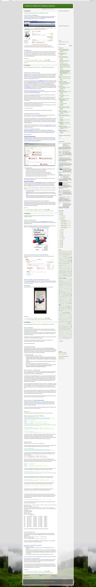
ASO (27, 61)
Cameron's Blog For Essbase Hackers (39, 6)
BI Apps (64, 259)
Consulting (60, 268)
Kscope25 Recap (62, 54)
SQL (27, 62)
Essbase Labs (62, 86)
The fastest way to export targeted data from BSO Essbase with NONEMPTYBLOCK (67, 144)
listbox (59, 297)
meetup (60, 300)
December (62, 215)
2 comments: (40, 571)
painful (64, 309)
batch (62, 258)
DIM (59, 272)
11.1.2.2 (61, 251)
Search (64, 318)
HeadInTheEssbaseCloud (67, 288)
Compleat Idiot (61, 267)
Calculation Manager (33, 572)
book (63, 260)
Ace (71, 252)
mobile (64, 301)
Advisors (67, 253)
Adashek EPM (62, 90)
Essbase (49, 61)
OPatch (70, 305)
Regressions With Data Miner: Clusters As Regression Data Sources (65, 112)
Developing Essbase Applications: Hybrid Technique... (65, 225)
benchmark (30, 61)
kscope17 (60, 296)
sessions (60, 321)
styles (70, 328)
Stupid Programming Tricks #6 (64, 162)
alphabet (61, 254)
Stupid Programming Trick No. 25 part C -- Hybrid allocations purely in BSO (39, 67)
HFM (59, 289)
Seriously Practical (64, 320)
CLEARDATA (69, 264)
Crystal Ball (64, 268)
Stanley (60, 325)
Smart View (67, 322)
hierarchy (63, 289)
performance (70, 310)
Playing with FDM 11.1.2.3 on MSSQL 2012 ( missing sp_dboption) (65, 127)
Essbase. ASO (65, 280)
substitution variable (61, 329)
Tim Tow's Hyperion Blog (64, 49)
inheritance (66, 291)
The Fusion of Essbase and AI (64, 57)
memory (67, 300)
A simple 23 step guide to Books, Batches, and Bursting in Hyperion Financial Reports (67, 176)
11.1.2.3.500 (69, 251)
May (61, 233)
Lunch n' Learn (63, 298)
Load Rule (63, 297)
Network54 (68, 301)
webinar (63, 336)
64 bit (65, 252)
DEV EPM (61, 59)
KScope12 (70, 293)
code (63, 265)
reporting (60, 317)
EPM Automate (69, 275)
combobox (67, 265)
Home (40, 575)
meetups (64, 300)
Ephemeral (60, 275)
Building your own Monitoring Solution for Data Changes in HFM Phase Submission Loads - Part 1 (65, 83)
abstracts (68, 252)
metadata (70, 300)
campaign (70, 263)
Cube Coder (62, 94)
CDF (59, 264)
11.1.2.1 (70, 250)
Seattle (67, 318)
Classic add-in (64, 264)
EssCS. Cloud (69, 281)
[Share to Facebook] (48, 60)
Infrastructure (61, 291)
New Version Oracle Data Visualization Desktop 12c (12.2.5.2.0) (65, 92)
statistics (63, 325)
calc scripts (68, 262)
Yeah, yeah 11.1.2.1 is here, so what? (65, 157)
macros (67, 298)
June (61, 232)
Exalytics (52, 61)
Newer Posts (27, 575)
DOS (65, 273)
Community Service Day (67, 266)
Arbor (70, 255)
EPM (64, 275)
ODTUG (70, 303)
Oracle (66, 306)
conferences (68, 267)
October (62, 218)
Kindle (71, 292)
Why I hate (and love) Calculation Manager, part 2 (67, 203)
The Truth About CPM (63, 63)
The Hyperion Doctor (63, 103)
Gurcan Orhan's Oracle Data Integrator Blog (64, 99)
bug (59, 261)
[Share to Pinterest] (49, 60)
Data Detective (60, 269)
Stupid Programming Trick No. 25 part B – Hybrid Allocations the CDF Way (39, 324)
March (62, 236)
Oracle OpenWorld (66, 308)
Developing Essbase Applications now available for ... (65, 221)
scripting (61, 318)
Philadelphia (65, 311)
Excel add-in (69, 282)
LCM (70, 296)
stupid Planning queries (68, 326)
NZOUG (71, 302)
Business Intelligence (67, 261)
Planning (65, 312)
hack (59, 287)
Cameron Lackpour (63, 352)
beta (59, 259)
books (66, 260)
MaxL (61, 299)
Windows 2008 (69, 337)
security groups (62, 319)
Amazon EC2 (65, 254)
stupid (61, 326)
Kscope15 (64, 295)
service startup (69, 320)
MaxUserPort (65, 299)
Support (67, 329)
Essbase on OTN (61, 357)
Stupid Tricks (66, 328)
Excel (64, 282)
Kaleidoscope (62, 292)
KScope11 (65, 293)
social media (63, 323)
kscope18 (65, 296)
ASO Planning (69, 256)
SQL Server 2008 (68, 324)
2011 (61, 244)
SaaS (66, 317)
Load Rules (67, 297)
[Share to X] (47, 60)
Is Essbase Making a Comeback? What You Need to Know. (65, 50)
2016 (61, 213)
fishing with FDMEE (63, 81)
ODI (65, 303)
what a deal (60, 337)
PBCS (60, 310)
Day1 (66, 270)
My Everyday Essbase (63, 53)
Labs (68, 296)
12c (62, 252)
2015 (61, 214)
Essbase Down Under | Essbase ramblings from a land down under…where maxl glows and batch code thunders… (65, 71)
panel (67, 309)
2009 (61, 247)
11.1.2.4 (60, 252)
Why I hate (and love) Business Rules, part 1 (66, 190)
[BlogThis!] (46, 60)
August (62, 229)
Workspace (65, 338)
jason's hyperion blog (63, 56)
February (62, 237)
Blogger (53, 581)
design (35, 61)
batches (66, 258)
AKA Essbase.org (61, 358)
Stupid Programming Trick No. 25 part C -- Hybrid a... (65, 223)
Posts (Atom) (30, 577)
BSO (33, 61)
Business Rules (61, 262)
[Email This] (45, 60)
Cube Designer (69, 268)
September (62, 219)
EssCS (60, 281)
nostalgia (68, 302)
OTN (71, 308)
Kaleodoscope (67, 292)
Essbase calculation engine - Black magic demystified (65, 88)
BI (61, 259)
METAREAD (61, 301)
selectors (67, 319)
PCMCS (66, 310)
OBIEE (25, 62)
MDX (43, 572)
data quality (70, 269)
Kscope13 (62, 294)
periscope (61, 311)
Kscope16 (68, 295)
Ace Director (62, 253)
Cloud (60, 265)
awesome (68, 257)
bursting (62, 261)
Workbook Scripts (61, 338)
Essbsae (69, 280)
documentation (69, 272)
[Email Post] (43, 209)
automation (63, 257)
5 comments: (40, 209)
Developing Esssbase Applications (42, 61)
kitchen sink (61, 293)
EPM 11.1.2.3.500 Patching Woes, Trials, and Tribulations (67, 183)
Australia (60, 257)
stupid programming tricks (49, 572)
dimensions (62, 272)
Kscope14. (60, 295)
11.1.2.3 (65, 251)
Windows (64, 337)
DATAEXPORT (62, 270)
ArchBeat (60, 256)
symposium (62, 330)
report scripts (69, 316)
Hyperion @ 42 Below (63, 126)
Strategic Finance (67, 325)
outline (60, 309)
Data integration (66, 269)
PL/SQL (70, 311)
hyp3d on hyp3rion (63, 130)
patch (70, 309)
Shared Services (65, 321)
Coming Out (61, 104)
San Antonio (70, 317)
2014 (61, 240)
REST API (63, 317)
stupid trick (60, 328)
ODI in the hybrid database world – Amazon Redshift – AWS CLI (65, 61)
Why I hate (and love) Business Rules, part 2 (66, 151)
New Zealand (64, 302)
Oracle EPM (66, 307)
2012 (61, 243)
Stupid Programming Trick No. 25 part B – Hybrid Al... (65, 227)
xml (68, 338)
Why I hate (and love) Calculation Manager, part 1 (67, 168)
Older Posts (53, 575)
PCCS (63, 310)
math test (71, 298)
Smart (63, 322)
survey (71, 329)
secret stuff (70, 318)
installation (70, 291)
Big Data (67, 259)
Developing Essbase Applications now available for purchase (36, 13)
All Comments (62, 138)
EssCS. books (64, 281)
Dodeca (42, 319)
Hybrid (55, 61)
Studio (71, 325)
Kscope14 (68, 294)
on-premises (66, 305)
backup (60, 258)
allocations (70, 253)
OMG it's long (61, 305)
